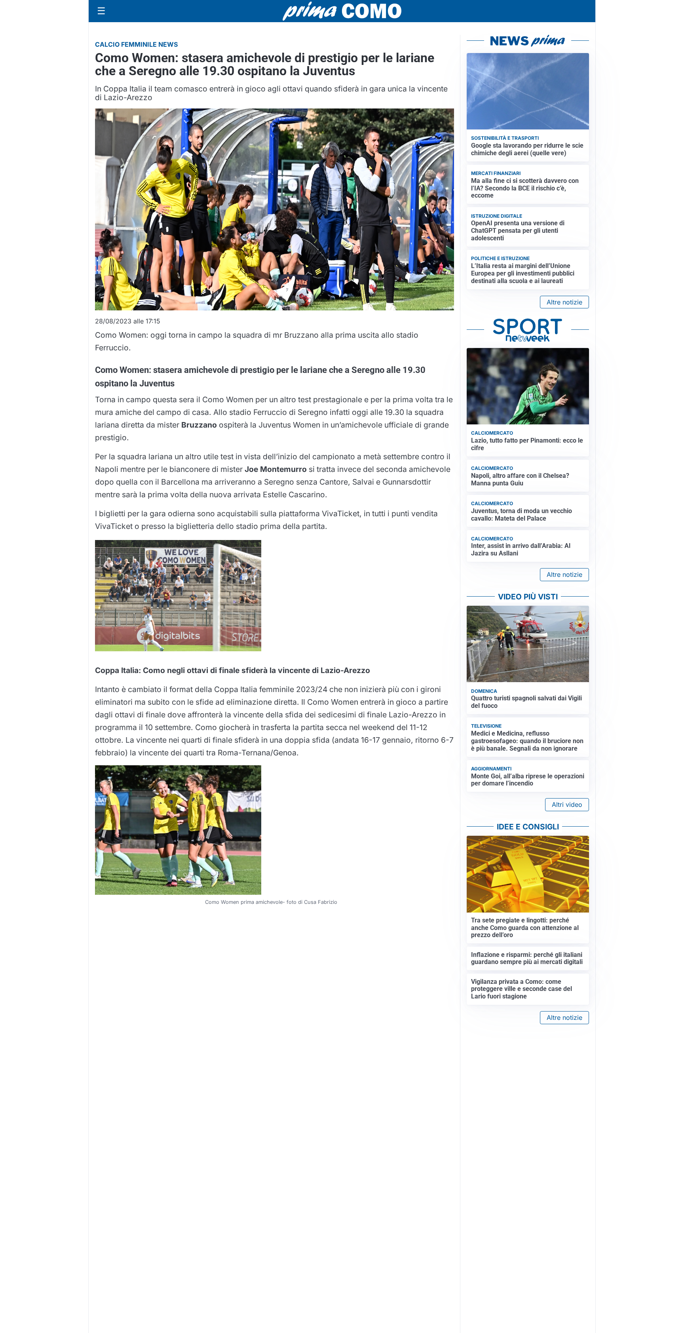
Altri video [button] (567, 804)
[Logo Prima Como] (342, 11)
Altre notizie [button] (564, 302)
